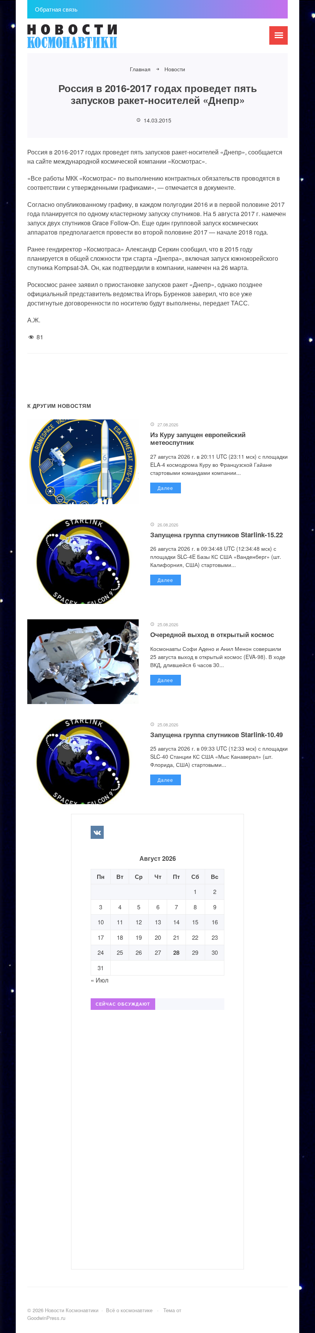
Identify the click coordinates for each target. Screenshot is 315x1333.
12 (139, 922)
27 (158, 952)
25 (120, 952)
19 (139, 937)
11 (120, 922)
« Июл (99, 980)
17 (101, 937)
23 (215, 937)
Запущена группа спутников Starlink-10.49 (216, 734)
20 (158, 937)
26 (139, 952)
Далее (165, 488)
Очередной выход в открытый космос (212, 634)
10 (101, 922)
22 (195, 937)
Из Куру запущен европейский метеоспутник (197, 438)
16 (215, 922)
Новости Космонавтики (85, 39)
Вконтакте (97, 832)
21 (176, 937)
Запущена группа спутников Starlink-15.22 (216, 534)
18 (120, 937)
